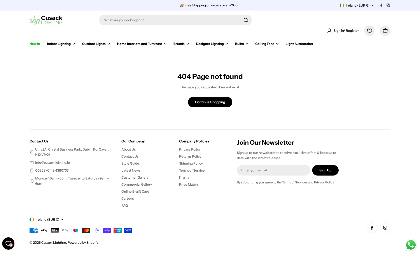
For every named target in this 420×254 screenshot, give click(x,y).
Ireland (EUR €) (357, 5)
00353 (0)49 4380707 (51, 170)
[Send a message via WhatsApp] (411, 245)
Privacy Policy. (324, 182)
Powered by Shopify (83, 242)
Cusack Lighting (53, 242)
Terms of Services (294, 182)
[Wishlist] (369, 30)
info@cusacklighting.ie (52, 162)
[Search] (245, 20)
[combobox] (175, 20)
